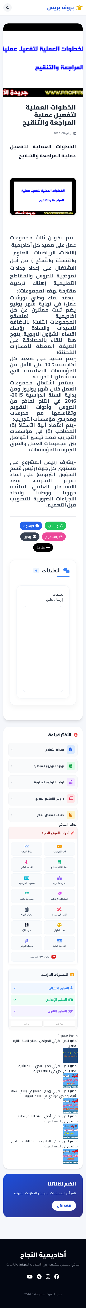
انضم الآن (64, 1205)
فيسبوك (28, 526)
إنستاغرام (51, 537)
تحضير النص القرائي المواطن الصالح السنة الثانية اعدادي (45, 1043)
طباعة (41, 547)
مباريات (59, 1023)
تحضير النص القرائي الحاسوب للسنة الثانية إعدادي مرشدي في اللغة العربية (44, 1143)
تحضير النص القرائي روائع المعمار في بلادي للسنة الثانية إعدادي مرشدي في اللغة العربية (44, 1093)
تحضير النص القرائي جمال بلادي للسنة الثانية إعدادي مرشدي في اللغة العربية (48, 1068)
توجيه (26, 1023)
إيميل (27, 537)
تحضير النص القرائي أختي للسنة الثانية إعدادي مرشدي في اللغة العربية (47, 1118)
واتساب (53, 526)
